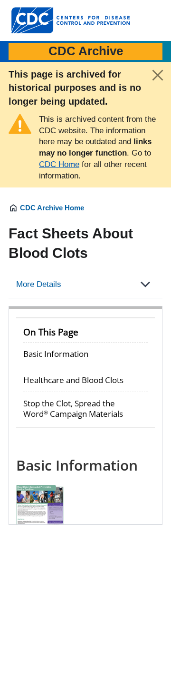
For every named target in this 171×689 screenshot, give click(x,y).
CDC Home (59, 164)
